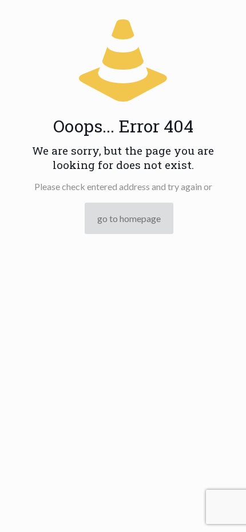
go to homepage (129, 218)
